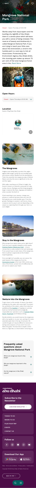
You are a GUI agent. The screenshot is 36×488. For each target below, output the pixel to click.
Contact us (9, 431)
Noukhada (10, 314)
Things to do (10, 416)
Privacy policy (22, 465)
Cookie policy (30, 465)
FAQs (3, 465)
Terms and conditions (11, 465)
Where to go (10, 420)
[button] (18, 358)
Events (7, 427)
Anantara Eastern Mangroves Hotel (13, 247)
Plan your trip (11, 424)
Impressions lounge (8, 262)
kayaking (14, 308)
